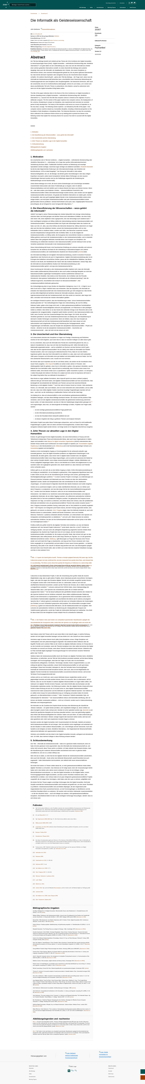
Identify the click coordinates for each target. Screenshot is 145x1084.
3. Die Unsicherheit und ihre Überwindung (43, 138)
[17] (48, 521)
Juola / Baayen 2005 (53, 895)
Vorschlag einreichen (111, 3)
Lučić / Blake (39, 880)
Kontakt (110, 1071)
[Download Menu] (142, 1077)
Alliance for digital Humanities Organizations (60, 441)
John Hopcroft (49, 364)
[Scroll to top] (142, 1071)
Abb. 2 (32, 625)
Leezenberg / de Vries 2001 (42, 826)
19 (33, 887)
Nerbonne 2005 (39, 856)
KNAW (81, 252)
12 (33, 860)
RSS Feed (110, 1073)
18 (33, 883)
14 (33, 868)
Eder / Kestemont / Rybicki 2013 (43, 899)
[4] (44, 223)
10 (33, 852)
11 (33, 856)
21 (33, 895)
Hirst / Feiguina (57, 510)
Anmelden (122, 3)
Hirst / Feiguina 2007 (41, 872)
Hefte (30, 1073)
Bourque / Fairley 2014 (41, 832)
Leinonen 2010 (47, 627)
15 (33, 872)
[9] (66, 374)
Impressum (111, 1068)
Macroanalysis (57, 887)
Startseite (31, 1068)
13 (33, 864)
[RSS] (129, 3)
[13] (33, 491)
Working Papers (33, 1079)
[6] (82, 277)
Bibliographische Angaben (38, 147)
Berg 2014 (42, 815)
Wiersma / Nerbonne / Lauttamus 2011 (45, 876)
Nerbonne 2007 (39, 864)
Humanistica (34, 448)
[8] (43, 302)
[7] (76, 280)
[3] (90, 218)
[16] (61, 516)
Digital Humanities (51, 46)
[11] (91, 401)
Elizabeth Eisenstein (87, 167)
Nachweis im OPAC (80, 929)
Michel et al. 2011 (34, 569)
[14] (90, 502)
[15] (34, 507)
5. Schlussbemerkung (37, 144)
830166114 (56, 36)
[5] (71, 243)
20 (33, 891)
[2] (72, 203)
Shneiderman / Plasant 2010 (42, 836)
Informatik (44, 46)
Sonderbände (34, 13)
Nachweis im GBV (81, 917)
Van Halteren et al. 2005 (41, 868)
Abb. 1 (32, 565)
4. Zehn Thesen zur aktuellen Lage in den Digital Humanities (49, 141)
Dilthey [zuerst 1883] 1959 (42, 822)
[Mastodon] (132, 3)
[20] (45, 591)
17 (33, 880)
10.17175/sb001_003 (37, 34)
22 (33, 899)
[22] (49, 697)
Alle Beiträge (32, 1071)
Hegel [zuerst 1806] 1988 (44, 819)
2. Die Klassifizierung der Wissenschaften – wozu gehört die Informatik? (52, 135)
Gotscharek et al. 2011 (41, 860)
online (43, 912)
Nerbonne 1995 (79, 811)
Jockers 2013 (39, 887)
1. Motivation (34, 132)
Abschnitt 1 (86, 710)
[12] (53, 476)
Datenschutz (111, 1076)
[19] (47, 586)
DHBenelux (59, 446)
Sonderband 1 (44, 13)
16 (33, 876)
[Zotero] (135, 3)
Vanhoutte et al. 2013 (61, 848)
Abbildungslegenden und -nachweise (42, 150)
